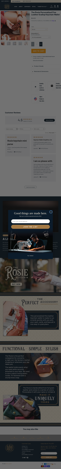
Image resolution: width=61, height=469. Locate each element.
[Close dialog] (51, 212)
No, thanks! (30, 255)
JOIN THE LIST (30, 227)
